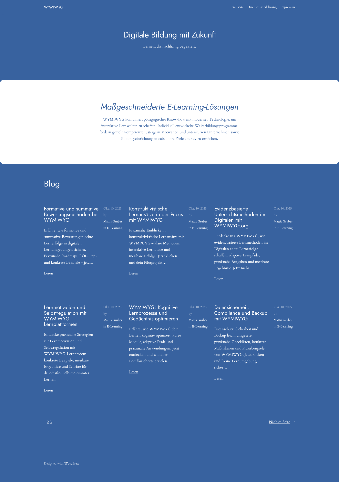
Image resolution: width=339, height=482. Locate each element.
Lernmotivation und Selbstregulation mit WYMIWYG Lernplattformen (65, 316)
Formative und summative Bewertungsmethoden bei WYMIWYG (71, 214)
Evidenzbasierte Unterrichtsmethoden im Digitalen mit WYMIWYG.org (239, 217)
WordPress (71, 463)
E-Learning (114, 228)
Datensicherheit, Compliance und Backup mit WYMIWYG (240, 313)
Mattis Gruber (112, 221)
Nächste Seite (282, 421)
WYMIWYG (53, 7)
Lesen (48, 273)
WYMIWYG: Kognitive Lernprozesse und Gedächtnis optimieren (153, 313)
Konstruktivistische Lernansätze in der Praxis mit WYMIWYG (156, 214)
